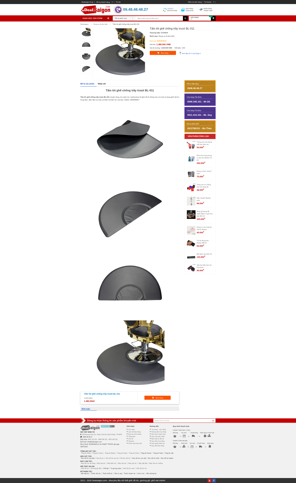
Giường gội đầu (96, 468)
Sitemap (131, 441)
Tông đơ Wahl (85, 453)
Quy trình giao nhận (158, 436)
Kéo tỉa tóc (100, 458)
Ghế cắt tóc (85, 468)
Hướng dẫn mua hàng (158, 432)
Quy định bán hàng (157, 446)
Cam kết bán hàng (134, 432)
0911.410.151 (113, 439)
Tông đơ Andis (122, 453)
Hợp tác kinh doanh (134, 434)
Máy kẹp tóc (101, 463)
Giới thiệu (131, 429)
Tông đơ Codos (97, 453)
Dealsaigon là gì (87, 2)
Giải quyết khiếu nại (158, 443)
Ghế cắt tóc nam (128, 468)
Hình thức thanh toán (158, 434)
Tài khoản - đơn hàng (158, 429)
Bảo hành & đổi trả (157, 439)
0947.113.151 (92, 439)
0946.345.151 (102, 439)
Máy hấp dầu (143, 463)
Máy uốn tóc (122, 463)
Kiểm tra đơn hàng (195, 2)
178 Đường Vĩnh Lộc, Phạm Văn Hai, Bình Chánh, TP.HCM (102, 434)
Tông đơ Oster (134, 453)
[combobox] (124, 17)
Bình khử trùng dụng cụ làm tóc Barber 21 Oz (204, 157)
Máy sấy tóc (132, 463)
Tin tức (118, 2)
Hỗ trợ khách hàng (103, 2)
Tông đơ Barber (110, 453)
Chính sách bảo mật (135, 443)
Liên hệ (130, 439)
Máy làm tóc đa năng (88, 463)
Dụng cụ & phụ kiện (166, 36)
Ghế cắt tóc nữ (141, 468)
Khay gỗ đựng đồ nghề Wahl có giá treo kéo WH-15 (205, 213)
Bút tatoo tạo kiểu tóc (204, 254)
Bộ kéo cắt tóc (125, 458)
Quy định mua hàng (157, 441)
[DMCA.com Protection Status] (108, 426)
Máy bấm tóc (111, 463)
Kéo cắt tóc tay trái (112, 458)
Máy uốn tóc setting (156, 463)
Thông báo (131, 436)
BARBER (164, 33)
